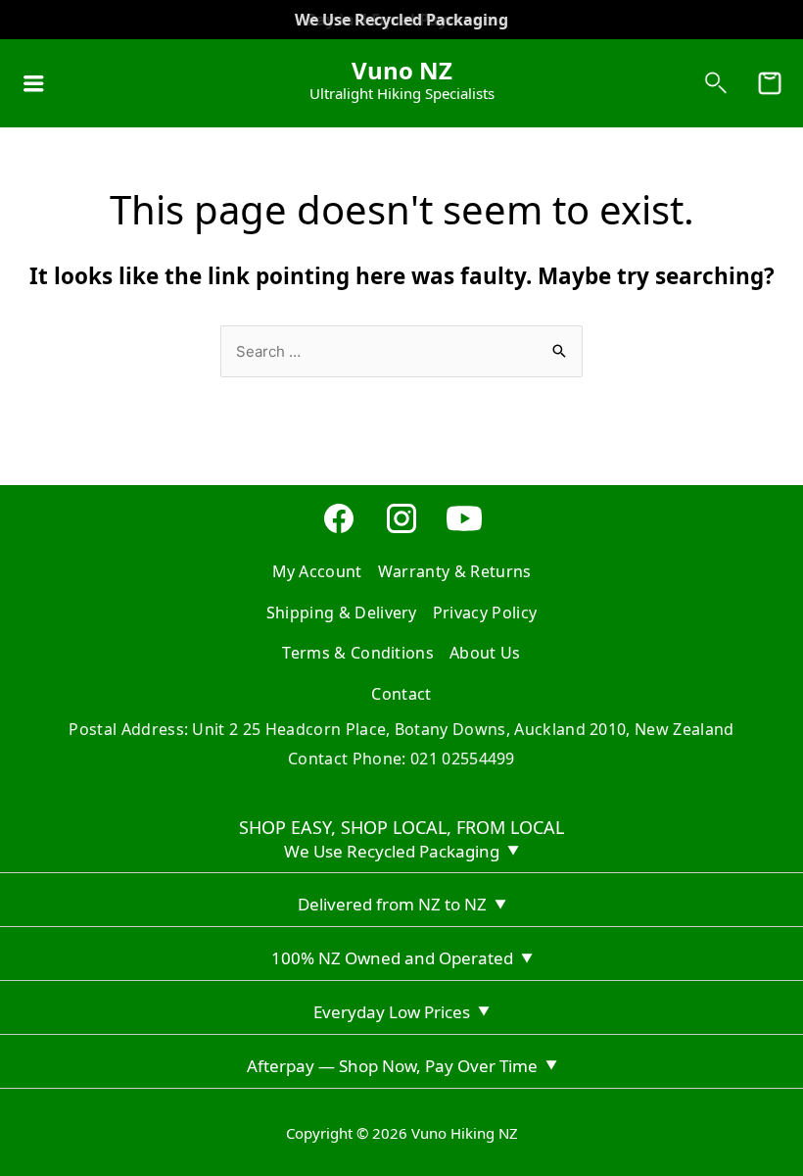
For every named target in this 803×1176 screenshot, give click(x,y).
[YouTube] (464, 530)
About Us (485, 652)
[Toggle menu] (33, 83)
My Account (317, 571)
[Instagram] (401, 530)
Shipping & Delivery (341, 612)
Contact (401, 694)
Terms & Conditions (358, 652)
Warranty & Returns (455, 571)
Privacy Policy (485, 612)
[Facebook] (338, 530)
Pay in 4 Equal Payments (402, 19)
